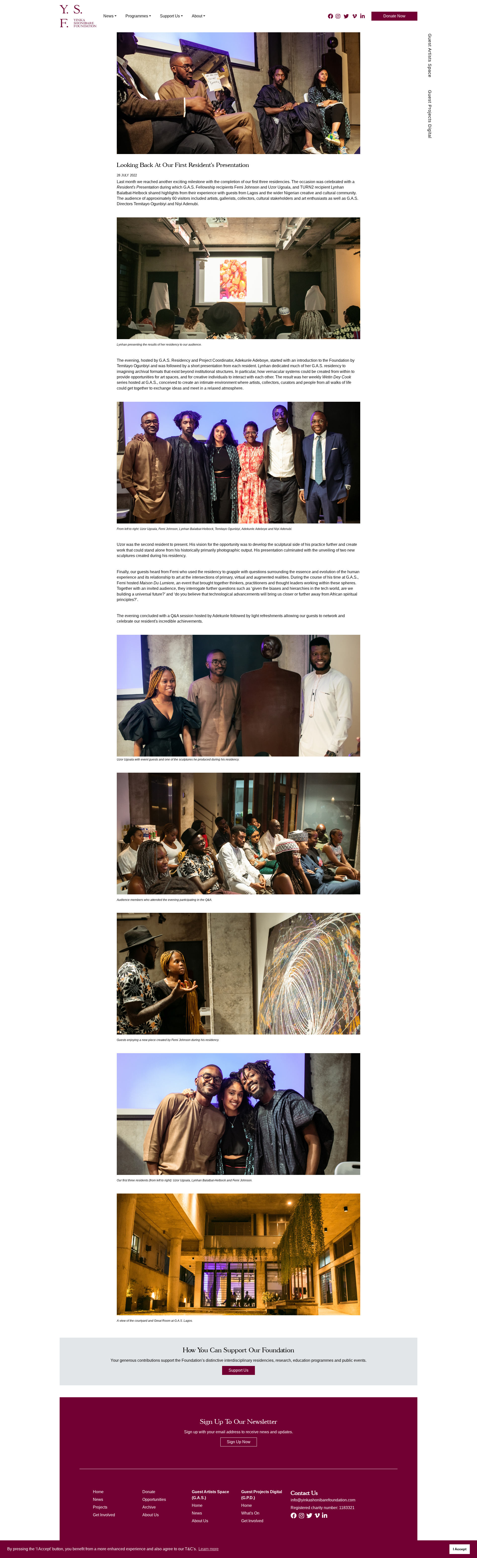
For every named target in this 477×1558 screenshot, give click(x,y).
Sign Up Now (238, 1442)
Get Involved (104, 1515)
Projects (100, 1507)
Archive (149, 1507)
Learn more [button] (209, 1549)
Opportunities (154, 1499)
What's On (250, 1513)
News (98, 1499)
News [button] (108, 16)
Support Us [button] (170, 16)
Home (98, 1492)
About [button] (197, 16)
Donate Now (394, 16)
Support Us (238, 1370)
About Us (150, 1515)
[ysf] (78, 15)
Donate (148, 1492)
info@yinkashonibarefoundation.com (323, 1500)
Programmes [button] (136, 16)
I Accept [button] (460, 1549)
